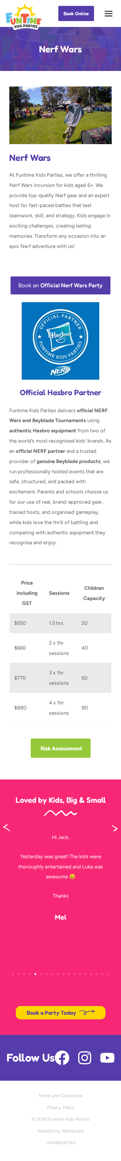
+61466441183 (60, 1143)
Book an (60, 285)
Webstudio (73, 1131)
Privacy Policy (60, 1107)
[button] (76, 13)
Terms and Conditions (60, 1095)
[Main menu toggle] (108, 13)
